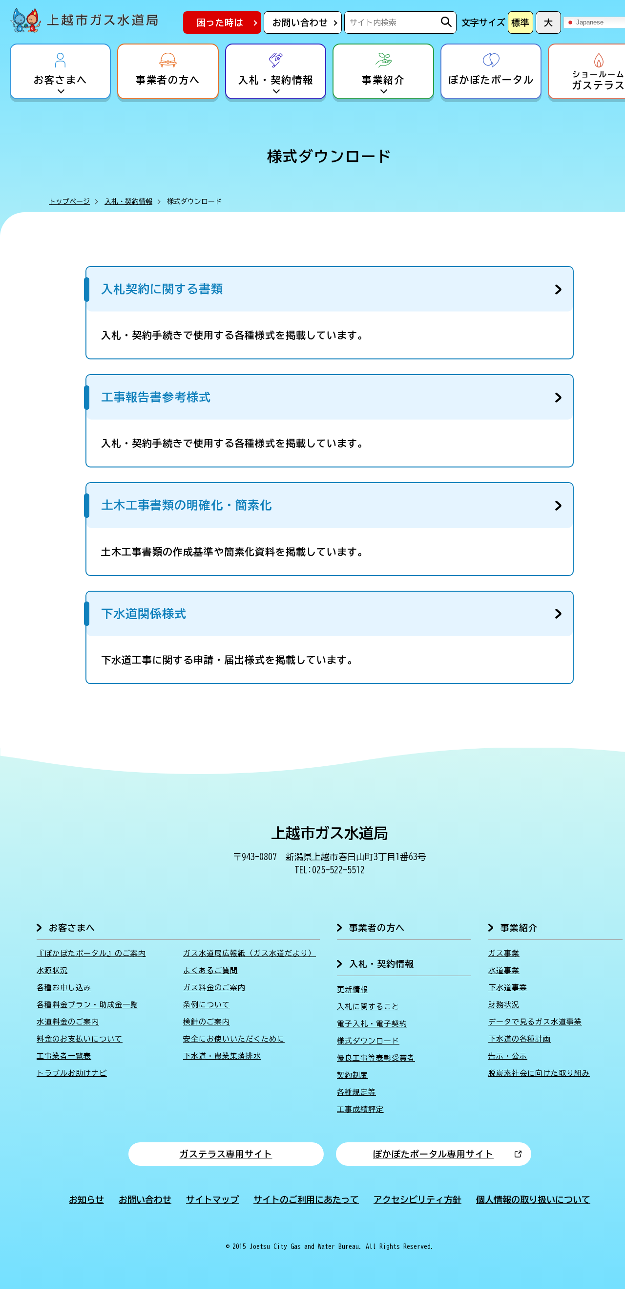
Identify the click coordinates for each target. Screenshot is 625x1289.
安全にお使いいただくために (234, 1039)
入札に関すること (368, 1006)
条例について (206, 1004)
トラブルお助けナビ (72, 1073)
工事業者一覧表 (64, 1056)
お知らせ (86, 1199)
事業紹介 (383, 80)
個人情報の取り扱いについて (533, 1199)
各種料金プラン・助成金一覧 (87, 1004)
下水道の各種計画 (519, 1039)
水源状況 (52, 970)
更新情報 (352, 989)
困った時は (220, 22)
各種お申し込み (64, 987)
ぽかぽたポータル (491, 80)
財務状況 (504, 1004)
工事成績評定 (360, 1109)
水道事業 (504, 970)
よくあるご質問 (210, 970)
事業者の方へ (168, 80)
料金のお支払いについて (80, 1039)
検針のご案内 (206, 1021)
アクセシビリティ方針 (417, 1199)
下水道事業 (507, 987)
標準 (520, 22)
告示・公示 (507, 1056)
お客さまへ (60, 80)
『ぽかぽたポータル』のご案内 (91, 953)
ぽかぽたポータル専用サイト (433, 1154)
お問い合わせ (300, 22)
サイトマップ (212, 1199)
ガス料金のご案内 (214, 987)
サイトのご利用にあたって (306, 1199)
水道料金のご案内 (68, 1021)
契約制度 (352, 1075)
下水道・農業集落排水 (222, 1056)
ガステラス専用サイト (226, 1154)
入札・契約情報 (275, 80)
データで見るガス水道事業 (535, 1021)
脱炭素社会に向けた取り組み (539, 1073)
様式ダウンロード (368, 1041)
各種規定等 (356, 1092)
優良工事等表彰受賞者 (376, 1058)
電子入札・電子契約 (372, 1023)
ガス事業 (504, 953)
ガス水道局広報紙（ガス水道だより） (249, 953)
